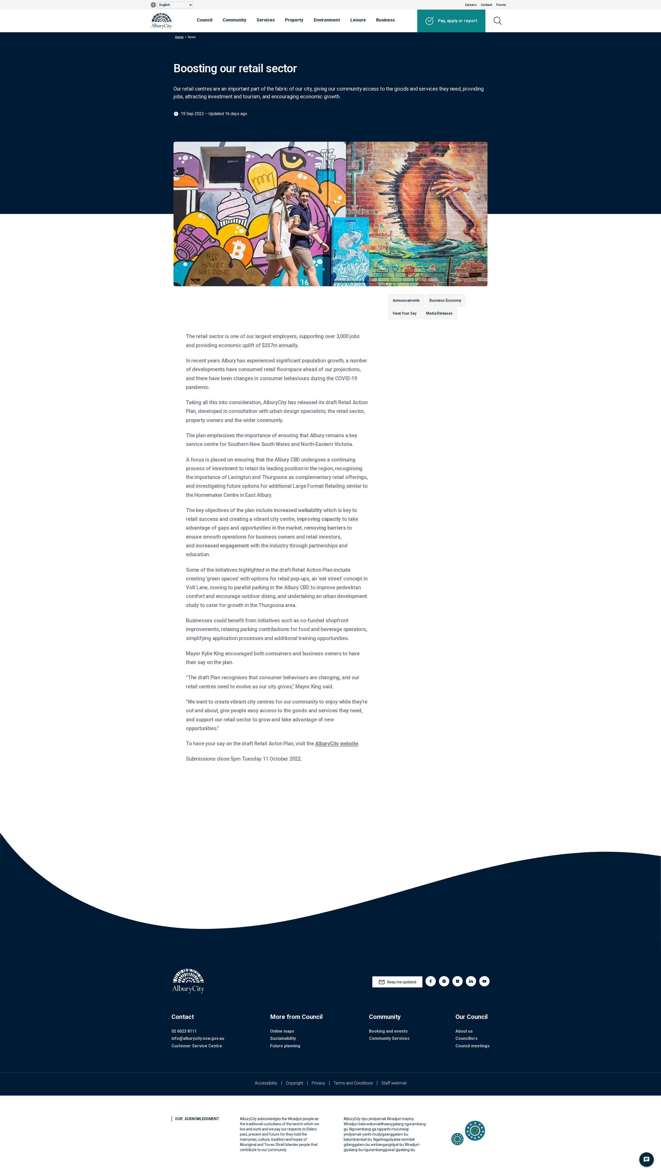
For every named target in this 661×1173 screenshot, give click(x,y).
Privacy (318, 1083)
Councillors (466, 1038)
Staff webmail (393, 1083)
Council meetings (472, 1045)
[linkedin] (471, 981)
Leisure (358, 19)
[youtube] (484, 981)
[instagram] (444, 981)
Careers (471, 5)
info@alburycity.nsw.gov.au (197, 1038)
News (192, 37)
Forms (501, 5)
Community (234, 19)
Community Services (389, 1038)
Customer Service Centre (196, 1045)
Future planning (285, 1045)
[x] (457, 981)
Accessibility (266, 1083)
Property (294, 19)
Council (204, 19)
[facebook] (431, 981)
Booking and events (388, 1031)
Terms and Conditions (353, 1083)
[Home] (161, 21)
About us (464, 1031)
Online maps (282, 1031)
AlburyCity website (336, 743)
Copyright (294, 1083)
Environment (327, 19)
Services (266, 19)
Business (385, 19)
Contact (486, 5)
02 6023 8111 (184, 1031)
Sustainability (283, 1038)
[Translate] (154, 5)
